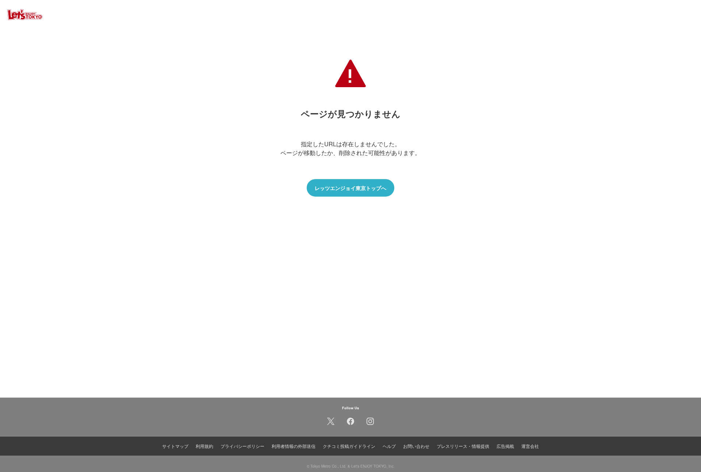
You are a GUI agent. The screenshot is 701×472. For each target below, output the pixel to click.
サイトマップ (175, 446)
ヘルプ (389, 446)
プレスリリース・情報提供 (463, 446)
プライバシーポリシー (242, 446)
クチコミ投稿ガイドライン (349, 446)
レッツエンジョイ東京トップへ (350, 187)
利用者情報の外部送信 (293, 446)
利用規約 (204, 446)
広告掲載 (505, 446)
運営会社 (530, 446)
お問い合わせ (416, 446)
